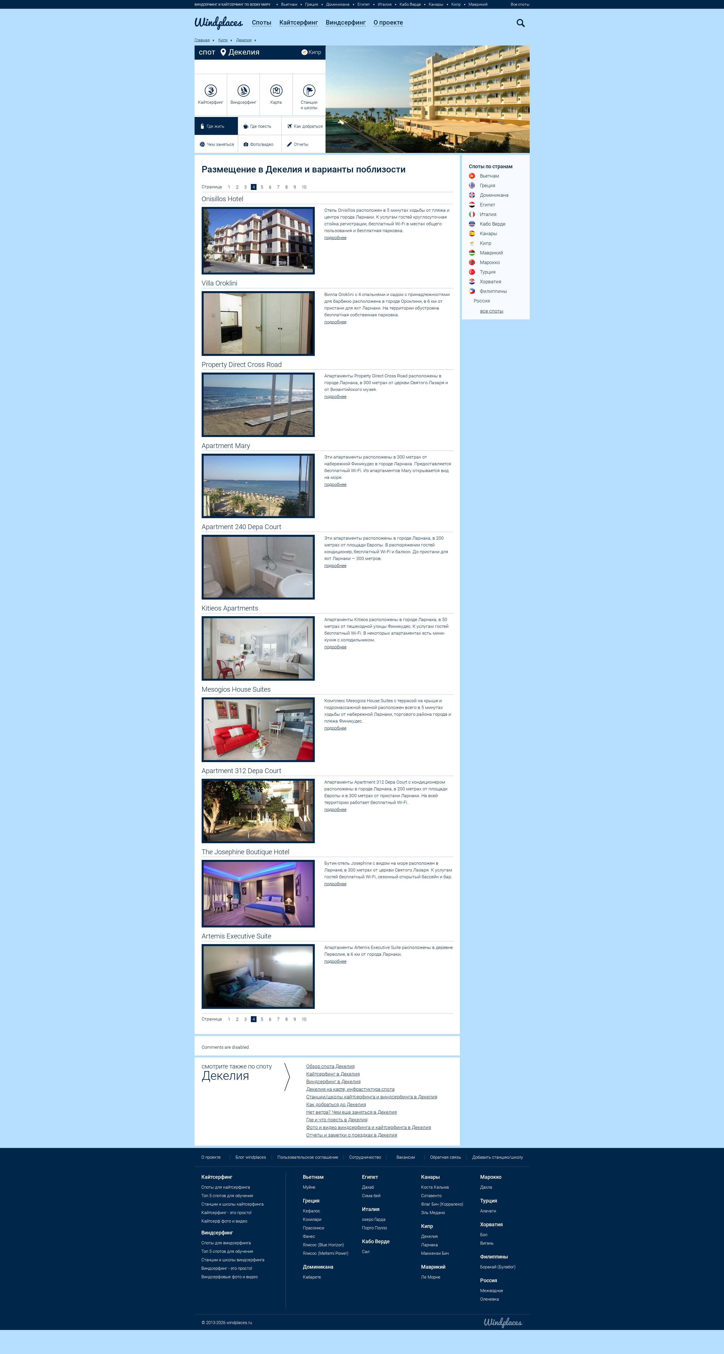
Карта (276, 102)
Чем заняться (220, 144)
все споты (491, 311)
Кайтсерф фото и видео (224, 1221)
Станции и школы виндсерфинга (232, 1259)
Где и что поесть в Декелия (336, 1119)
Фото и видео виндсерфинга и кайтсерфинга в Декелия (368, 1127)
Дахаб (368, 1187)
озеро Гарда (373, 1219)
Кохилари (312, 1219)
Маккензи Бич (435, 1253)
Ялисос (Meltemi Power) (325, 1253)
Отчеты (301, 144)
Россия (482, 301)
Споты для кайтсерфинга (225, 1187)
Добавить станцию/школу (497, 1157)
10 (304, 187)
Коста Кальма (435, 1187)
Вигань (487, 1243)
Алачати (488, 1211)
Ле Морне (430, 1277)
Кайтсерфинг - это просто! (226, 1212)
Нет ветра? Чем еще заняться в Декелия (351, 1112)
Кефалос (311, 1211)
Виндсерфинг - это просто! (226, 1268)
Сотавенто (431, 1195)
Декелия (244, 40)
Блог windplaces (251, 1157)
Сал (365, 1251)
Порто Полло (374, 1227)
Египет (363, 4)
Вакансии (406, 1157)
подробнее (335, 237)
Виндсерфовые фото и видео (229, 1276)
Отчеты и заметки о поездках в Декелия (351, 1134)
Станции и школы (309, 105)
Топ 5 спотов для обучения (227, 1195)
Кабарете (312, 1277)
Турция (487, 272)
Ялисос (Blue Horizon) (323, 1244)
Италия (385, 4)
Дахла (486, 1187)
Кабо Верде (410, 4)
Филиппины (493, 291)
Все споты (520, 4)
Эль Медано (433, 1212)
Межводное (491, 1290)
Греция (311, 4)
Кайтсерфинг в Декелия (333, 1073)
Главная (202, 40)
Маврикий (478, 4)
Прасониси (313, 1227)
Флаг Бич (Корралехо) (442, 1204)
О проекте (211, 1157)
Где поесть (260, 126)
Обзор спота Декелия (330, 1066)
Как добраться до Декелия (336, 1104)
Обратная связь (445, 1157)
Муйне (309, 1187)
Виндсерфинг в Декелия (333, 1081)
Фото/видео (261, 144)
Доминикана (338, 4)
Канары (436, 4)
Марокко (490, 262)
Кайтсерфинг (210, 102)
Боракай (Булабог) (498, 1266)
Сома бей (371, 1195)
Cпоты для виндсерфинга (226, 1242)
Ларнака (429, 1244)
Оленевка (489, 1299)
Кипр (456, 4)
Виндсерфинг (243, 102)
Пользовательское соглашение (307, 1157)
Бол (483, 1234)
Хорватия (490, 281)
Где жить (215, 126)
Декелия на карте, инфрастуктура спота (350, 1089)
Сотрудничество (365, 1157)
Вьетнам (289, 4)
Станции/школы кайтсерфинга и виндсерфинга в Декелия (371, 1096)
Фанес (309, 1236)
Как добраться (308, 126)
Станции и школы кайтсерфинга (232, 1204)
